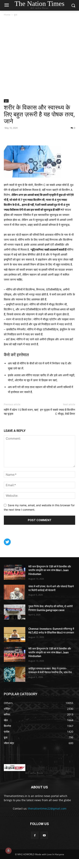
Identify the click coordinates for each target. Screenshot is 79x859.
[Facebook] (8, 136)
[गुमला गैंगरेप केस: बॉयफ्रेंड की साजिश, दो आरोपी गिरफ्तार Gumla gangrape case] (14, 612)
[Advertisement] (39, 58)
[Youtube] (44, 835)
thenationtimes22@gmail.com (47, 808)
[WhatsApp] (25, 136)
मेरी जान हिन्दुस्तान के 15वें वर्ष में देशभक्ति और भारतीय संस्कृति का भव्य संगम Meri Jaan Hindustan (49, 570)
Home (7, 14)
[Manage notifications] (8, 851)
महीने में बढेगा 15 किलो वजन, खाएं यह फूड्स (21, 412)
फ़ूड (15, 14)
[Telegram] (34, 136)
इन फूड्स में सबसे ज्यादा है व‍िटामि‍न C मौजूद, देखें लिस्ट (57, 412)
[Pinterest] (16, 136)
